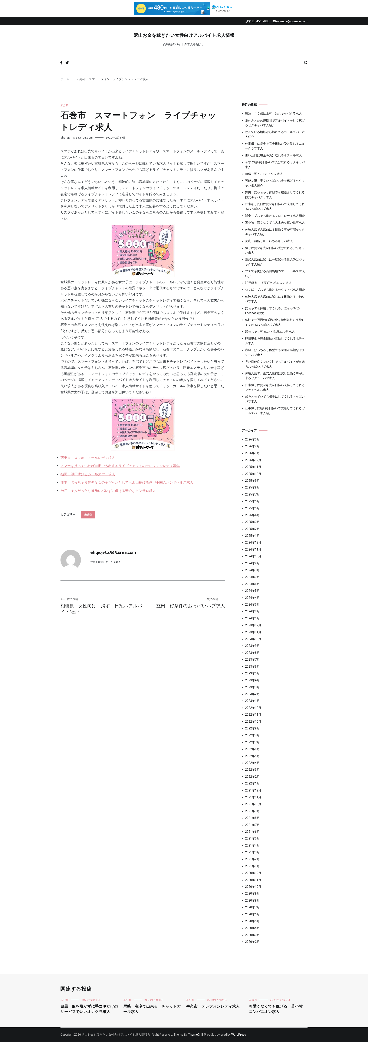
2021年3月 (252, 852)
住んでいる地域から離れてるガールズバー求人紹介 (275, 134)
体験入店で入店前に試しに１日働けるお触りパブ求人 (275, 299)
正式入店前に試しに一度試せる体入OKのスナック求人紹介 (275, 262)
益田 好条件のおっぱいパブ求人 (190, 603)
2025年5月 (252, 508)
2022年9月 (252, 728)
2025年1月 (252, 535)
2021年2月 (252, 859)
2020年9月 (252, 893)
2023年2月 (252, 694)
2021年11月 (253, 797)
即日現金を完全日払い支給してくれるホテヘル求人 (275, 341)
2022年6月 (252, 749)
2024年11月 (253, 549)
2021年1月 (252, 866)
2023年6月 (252, 666)
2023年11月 (253, 632)
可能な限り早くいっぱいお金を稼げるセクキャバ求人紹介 (275, 183)
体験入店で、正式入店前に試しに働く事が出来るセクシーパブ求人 (275, 376)
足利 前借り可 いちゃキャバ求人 (269, 241)
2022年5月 (252, 756)
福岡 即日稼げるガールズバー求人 (87, 474)
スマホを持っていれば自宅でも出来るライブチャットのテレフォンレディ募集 (120, 466)
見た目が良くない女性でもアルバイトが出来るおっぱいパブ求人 (275, 364)
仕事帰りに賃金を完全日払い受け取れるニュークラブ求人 (275, 146)
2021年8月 (252, 818)
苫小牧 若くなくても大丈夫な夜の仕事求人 (275, 222)
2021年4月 (252, 845)
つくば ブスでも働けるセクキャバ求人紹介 (275, 289)
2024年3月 (252, 604)
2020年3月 (252, 935)
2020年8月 (252, 900)
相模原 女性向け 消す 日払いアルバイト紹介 (101, 606)
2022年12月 (253, 707)
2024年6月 (252, 584)
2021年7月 (252, 825)
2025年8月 (252, 487)
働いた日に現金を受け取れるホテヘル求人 (273, 155)
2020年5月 (252, 921)
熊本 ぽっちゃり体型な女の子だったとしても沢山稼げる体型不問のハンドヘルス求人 (126, 482)
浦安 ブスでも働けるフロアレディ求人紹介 (275, 215)
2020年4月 (252, 928)
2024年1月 (252, 618)
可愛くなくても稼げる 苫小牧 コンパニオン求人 (277, 1009)
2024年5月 (252, 590)
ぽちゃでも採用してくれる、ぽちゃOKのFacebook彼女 (272, 311)
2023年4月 (252, 680)
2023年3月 (252, 687)
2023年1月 (252, 700)
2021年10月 (253, 804)
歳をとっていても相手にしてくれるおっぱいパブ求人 (275, 399)
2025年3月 (252, 522)
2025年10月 (253, 474)
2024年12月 (253, 542)
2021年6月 (252, 831)
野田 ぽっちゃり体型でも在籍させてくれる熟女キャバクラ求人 (275, 195)
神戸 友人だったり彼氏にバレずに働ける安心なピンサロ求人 (108, 491)
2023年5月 (252, 673)
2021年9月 (252, 811)
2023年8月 (252, 652)
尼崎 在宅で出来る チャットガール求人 (152, 1009)
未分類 (64, 105)
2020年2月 (252, 941)
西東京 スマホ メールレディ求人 (87, 458)
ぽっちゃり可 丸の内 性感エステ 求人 (270, 331)
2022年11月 (253, 714)
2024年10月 (253, 556)
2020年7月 (252, 907)
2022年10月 (253, 721)
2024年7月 (252, 577)
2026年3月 (252, 439)
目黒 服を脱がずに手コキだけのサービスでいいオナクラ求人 (89, 1009)
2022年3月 (252, 769)
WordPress (238, 1034)
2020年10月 (253, 886)
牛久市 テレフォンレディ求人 (213, 1006)
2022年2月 (252, 776)
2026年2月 (252, 446)
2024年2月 (252, 611)
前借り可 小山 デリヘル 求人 (264, 174)
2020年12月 (253, 873)
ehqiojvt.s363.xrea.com (76, 137)
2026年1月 (252, 453)
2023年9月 (252, 645)
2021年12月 (253, 790)
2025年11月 (253, 467)
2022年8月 (252, 735)
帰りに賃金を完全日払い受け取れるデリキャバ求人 (275, 250)
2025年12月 (253, 460)
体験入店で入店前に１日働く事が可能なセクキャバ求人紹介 (275, 232)
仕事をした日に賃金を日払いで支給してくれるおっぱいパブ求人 (275, 206)
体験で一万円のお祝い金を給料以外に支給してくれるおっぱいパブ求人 (275, 322)
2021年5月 (252, 838)
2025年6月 (252, 501)
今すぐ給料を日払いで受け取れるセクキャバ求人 (275, 164)
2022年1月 (252, 783)
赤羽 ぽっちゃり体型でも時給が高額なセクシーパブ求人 (275, 352)
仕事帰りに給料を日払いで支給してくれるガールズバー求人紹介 (275, 410)
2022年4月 (252, 763)
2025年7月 (252, 494)
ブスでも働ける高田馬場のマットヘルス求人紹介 (275, 273)
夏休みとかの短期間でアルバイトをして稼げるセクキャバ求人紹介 (275, 123)
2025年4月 (252, 515)
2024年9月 (252, 563)
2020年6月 (252, 914)
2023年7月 (252, 659)
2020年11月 (253, 880)
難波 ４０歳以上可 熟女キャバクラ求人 (273, 113)
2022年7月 (252, 742)
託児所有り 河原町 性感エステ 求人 (268, 283)
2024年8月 (252, 570)
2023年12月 (253, 625)
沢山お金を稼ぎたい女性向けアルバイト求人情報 (184, 35)
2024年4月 (252, 597)
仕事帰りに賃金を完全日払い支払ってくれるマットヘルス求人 (275, 387)
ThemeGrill (195, 1034)
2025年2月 (252, 529)
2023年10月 (253, 639)
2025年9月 (252, 480)
